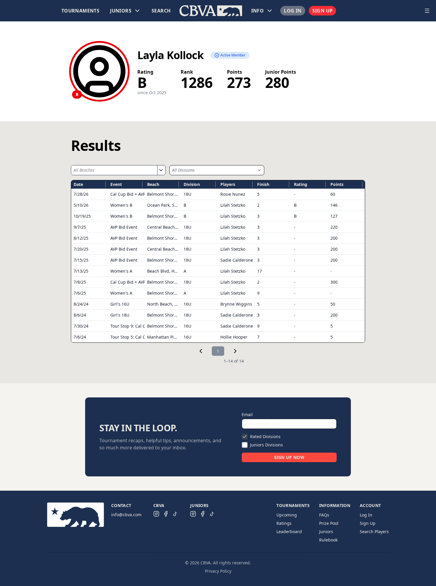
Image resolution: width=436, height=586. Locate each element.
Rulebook (328, 540)
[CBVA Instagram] (156, 514)
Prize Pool (328, 523)
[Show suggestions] (160, 170)
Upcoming (286, 515)
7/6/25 (80, 293)
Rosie (232, 194)
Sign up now (289, 457)
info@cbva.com (126, 514)
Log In (292, 10)
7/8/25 (80, 282)
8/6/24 (80, 315)
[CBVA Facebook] (166, 514)
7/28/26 (81, 194)
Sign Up (322, 10)
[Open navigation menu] (427, 10)
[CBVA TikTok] (175, 514)
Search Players (374, 531)
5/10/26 (81, 205)
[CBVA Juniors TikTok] (212, 514)
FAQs (324, 515)
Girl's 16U (119, 304)
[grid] (218, 261)
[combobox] (114, 170)
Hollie (233, 337)
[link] (200, 351)
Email (247, 414)
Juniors (326, 531)
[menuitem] (80, 10)
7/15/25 (81, 260)
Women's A (121, 271)
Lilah (232, 205)
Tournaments (80, 10)
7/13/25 (81, 271)
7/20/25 (81, 249)
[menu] (211, 11)
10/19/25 (82, 216)
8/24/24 (81, 304)
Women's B (121, 205)
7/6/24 (80, 337)
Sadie (236, 260)
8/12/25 (81, 238)
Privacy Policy (218, 571)
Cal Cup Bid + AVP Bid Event (137, 194)
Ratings (284, 523)
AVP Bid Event (123, 227)
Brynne (236, 304)
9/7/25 (80, 227)
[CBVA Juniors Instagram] (193, 514)
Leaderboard (289, 531)
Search (161, 10)
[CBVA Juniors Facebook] (203, 514)
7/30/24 (81, 326)
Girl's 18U (119, 315)
